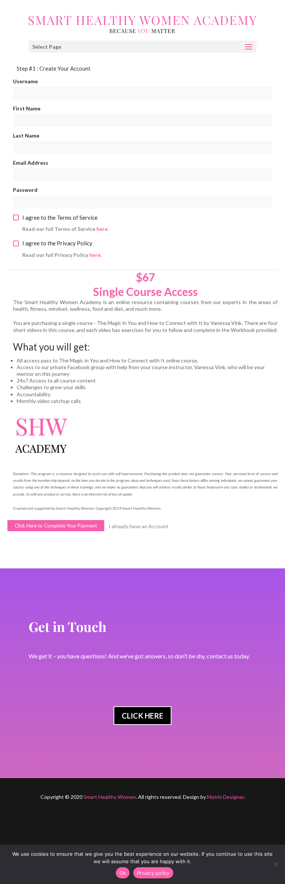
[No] (275, 864)
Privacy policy (153, 873)
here (102, 229)
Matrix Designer (225, 797)
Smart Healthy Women (109, 797)
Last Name (26, 135)
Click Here (142, 715)
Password (25, 190)
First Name (26, 108)
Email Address (30, 162)
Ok (122, 873)
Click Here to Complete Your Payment (56, 526)
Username (25, 81)
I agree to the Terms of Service (60, 217)
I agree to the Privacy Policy (57, 243)
